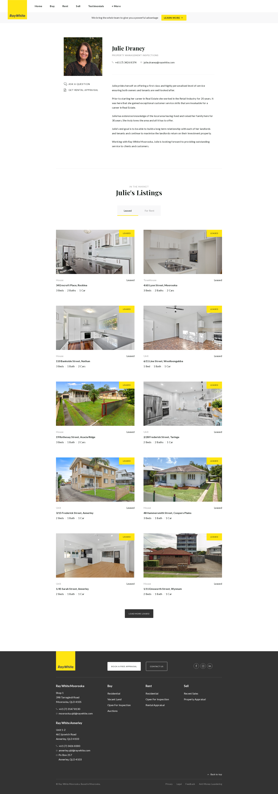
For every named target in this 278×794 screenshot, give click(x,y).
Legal (179, 784)
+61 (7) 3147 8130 (69, 708)
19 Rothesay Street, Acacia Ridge (75, 436)
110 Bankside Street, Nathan (73, 361)
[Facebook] (196, 666)
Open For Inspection (119, 705)
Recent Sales (191, 693)
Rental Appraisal (155, 705)
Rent (149, 686)
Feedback (190, 784)
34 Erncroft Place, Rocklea (71, 285)
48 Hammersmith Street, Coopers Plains (167, 512)
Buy (109, 686)
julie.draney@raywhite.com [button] (159, 62)
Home (38, 6)
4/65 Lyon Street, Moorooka (160, 285)
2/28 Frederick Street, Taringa (161, 436)
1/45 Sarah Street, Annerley (72, 588)
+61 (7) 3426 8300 (69, 745)
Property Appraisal (195, 699)
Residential (113, 693)
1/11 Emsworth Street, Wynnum (163, 588)
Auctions (112, 710)
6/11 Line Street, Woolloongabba (163, 361)
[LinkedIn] (210, 666)
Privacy (169, 784)
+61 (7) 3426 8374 (126, 62)
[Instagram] (203, 666)
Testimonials (96, 6)
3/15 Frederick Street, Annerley (74, 512)
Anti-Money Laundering (210, 784)
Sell (186, 686)
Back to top (216, 774)
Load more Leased (139, 613)
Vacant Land (114, 699)
